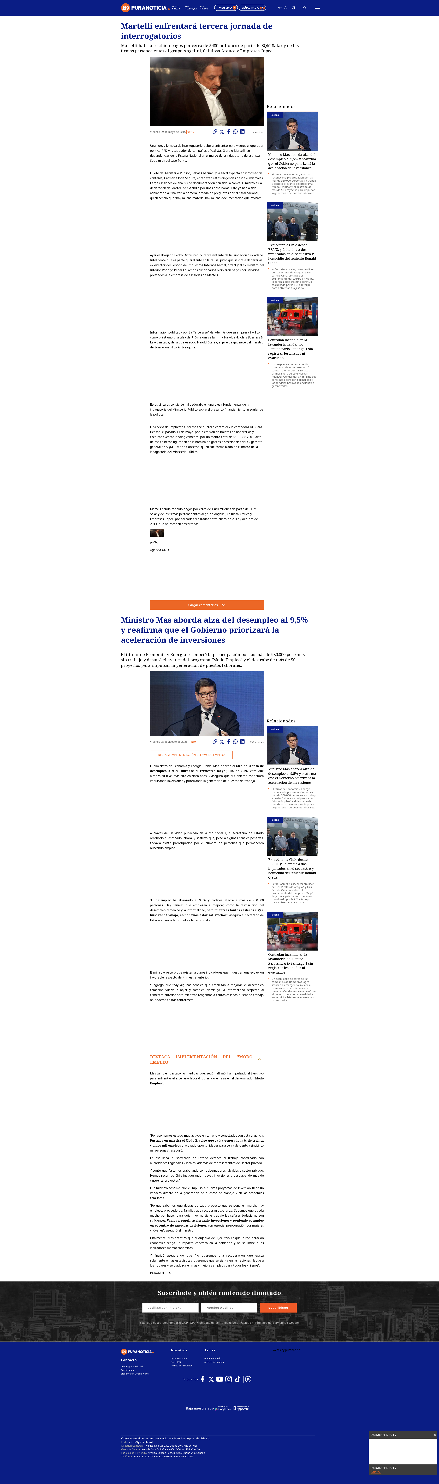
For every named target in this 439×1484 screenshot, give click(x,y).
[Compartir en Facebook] (229, 131)
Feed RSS (176, 1362)
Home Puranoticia (213, 1358)
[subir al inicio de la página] (259, 1059)
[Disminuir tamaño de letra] (285, 7)
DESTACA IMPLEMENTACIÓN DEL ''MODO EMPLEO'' (192, 755)
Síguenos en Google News (135, 1374)
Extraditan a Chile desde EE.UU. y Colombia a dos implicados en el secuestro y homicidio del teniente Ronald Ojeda (292, 254)
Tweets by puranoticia (285, 1350)
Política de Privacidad (182, 1366)
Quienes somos (179, 1358)
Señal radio (250, 7)
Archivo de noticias (214, 1362)
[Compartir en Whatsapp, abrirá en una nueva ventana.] (236, 131)
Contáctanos (127, 1370)
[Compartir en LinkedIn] (243, 131)
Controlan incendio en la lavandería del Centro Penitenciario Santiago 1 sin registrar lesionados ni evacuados (290, 349)
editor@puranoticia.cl (132, 1366)
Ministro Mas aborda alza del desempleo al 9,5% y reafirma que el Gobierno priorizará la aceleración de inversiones (292, 161)
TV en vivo (224, 7)
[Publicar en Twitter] (222, 131)
